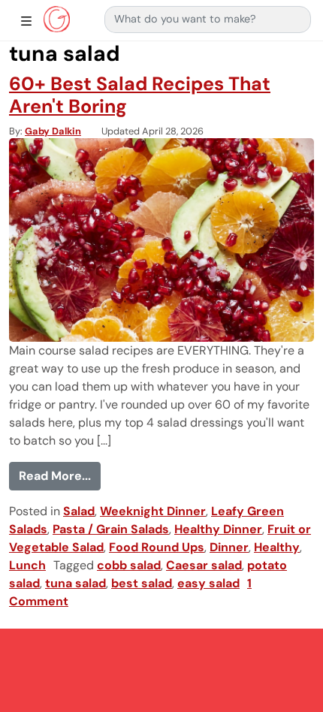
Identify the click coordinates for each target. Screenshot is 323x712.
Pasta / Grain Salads (111, 529)
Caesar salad (204, 565)
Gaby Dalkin (53, 131)
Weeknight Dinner (153, 511)
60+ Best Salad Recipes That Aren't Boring (139, 95)
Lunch (27, 565)
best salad (141, 583)
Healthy (277, 547)
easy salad (208, 583)
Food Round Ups (156, 547)
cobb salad (129, 565)
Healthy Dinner (218, 529)
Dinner (229, 547)
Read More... (60, 475)
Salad (79, 511)
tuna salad (75, 583)
